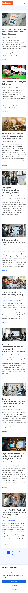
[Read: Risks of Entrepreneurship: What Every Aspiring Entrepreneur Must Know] (14, 334)
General (4, 87)
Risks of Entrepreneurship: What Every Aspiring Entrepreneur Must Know (13, 348)
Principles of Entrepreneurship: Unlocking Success (10, 190)
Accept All (14, 581)
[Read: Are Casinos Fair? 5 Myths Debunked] (14, 72)
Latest (4, 37)
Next (14, 555)
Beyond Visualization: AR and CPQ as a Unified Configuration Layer (13, 456)
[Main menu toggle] (24, 3)
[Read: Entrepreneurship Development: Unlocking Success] (14, 230)
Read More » (5, 59)
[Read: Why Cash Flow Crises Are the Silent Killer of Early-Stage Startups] (14, 19)
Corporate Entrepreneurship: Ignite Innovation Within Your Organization (13, 402)
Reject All (14, 589)
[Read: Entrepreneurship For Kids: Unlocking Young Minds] (14, 282)
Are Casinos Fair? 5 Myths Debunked (14, 82)
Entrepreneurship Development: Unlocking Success (13, 242)
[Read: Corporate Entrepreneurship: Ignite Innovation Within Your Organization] (14, 389)
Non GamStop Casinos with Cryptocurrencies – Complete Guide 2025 (13, 136)
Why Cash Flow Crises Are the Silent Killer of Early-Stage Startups (14, 31)
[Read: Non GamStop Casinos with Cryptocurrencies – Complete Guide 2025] (14, 123)
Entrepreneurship (7, 196)
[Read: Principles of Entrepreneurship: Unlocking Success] (14, 178)
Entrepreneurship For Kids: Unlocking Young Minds (12, 294)
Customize (14, 585)
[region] (14, 579)
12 (19, 552)
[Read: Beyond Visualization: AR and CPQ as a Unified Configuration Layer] (14, 444)
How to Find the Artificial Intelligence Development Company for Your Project (14, 513)
